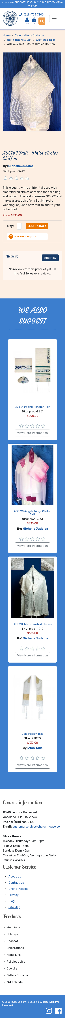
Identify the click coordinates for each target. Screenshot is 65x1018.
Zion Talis (35, 748)
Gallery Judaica (17, 975)
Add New (50, 258)
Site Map (14, 907)
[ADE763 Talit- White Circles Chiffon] (32, 91)
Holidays (12, 934)
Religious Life (16, 961)
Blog (11, 901)
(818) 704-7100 (34, 14)
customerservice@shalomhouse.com (37, 826)
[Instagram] (48, 1010)
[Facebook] (58, 1010)
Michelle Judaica (21, 166)
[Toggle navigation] (54, 18)
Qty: (10, 226)
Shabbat (12, 941)
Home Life (14, 955)
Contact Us (16, 882)
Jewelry (12, 968)
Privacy (13, 895)
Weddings (13, 927)
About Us (14, 876)
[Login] (27, 19)
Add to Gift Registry (25, 236)
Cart (34, 21)
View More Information (32, 433)
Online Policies (18, 889)
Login (27, 23)
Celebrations (15, 948)
